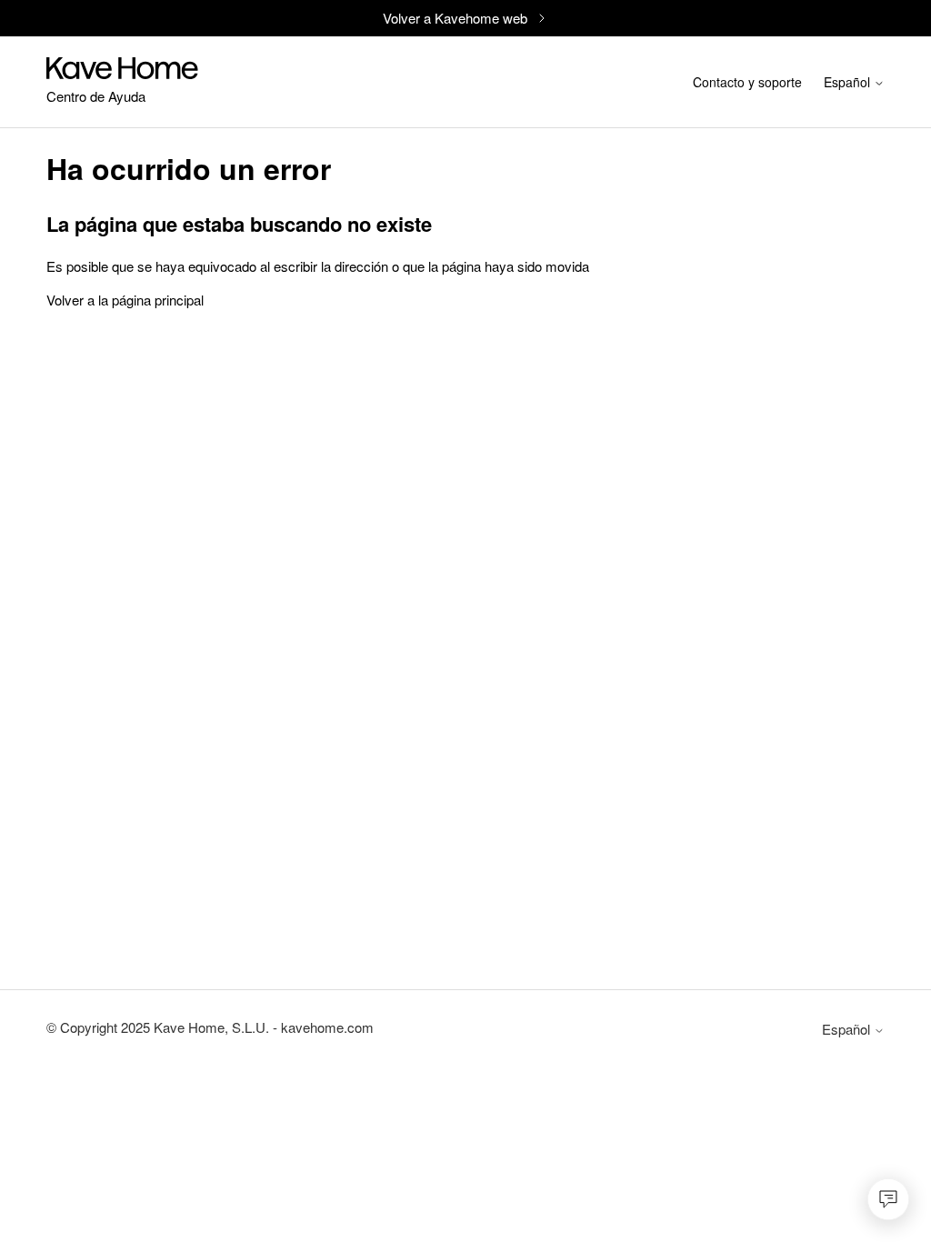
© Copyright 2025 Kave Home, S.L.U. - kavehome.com (210, 1027)
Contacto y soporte (747, 82)
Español (849, 83)
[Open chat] (888, 1199)
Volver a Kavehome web (455, 17)
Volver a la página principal (125, 299)
